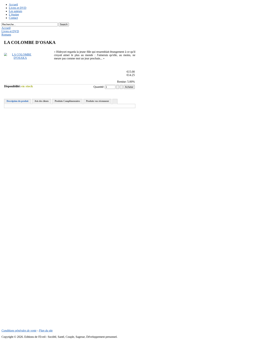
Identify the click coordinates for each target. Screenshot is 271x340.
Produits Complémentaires (67, 101)
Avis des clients (41, 101)
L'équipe (14, 14)
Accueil (13, 4)
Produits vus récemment (97, 101)
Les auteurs (15, 11)
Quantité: (99, 86)
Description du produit (17, 101)
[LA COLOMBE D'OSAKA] (20, 57)
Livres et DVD (17, 7)
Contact (13, 17)
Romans (6, 34)
